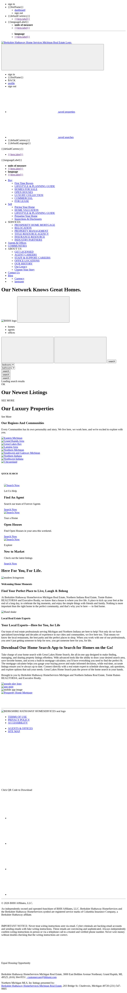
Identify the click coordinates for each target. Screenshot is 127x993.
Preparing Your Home (26, 216)
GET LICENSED (24, 251)
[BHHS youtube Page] (33, 843)
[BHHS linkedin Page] (33, 894)
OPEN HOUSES (24, 192)
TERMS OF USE (17, 716)
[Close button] (43, 309)
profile (11, 83)
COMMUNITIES (17, 245)
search (6, 371)
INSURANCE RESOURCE (30, 236)
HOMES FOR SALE (26, 189)
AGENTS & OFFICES (20, 728)
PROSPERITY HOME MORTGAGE (35, 225)
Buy (10, 180)
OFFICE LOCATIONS (27, 260)
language (19, 281)
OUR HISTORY (24, 263)
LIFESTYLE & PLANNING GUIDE (35, 186)
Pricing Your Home (25, 207)
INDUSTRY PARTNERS (28, 239)
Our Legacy (21, 266)
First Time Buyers (24, 183)
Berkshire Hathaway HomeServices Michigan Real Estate (31, 985)
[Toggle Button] (52, 57)
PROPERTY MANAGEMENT (31, 230)
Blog (10, 275)
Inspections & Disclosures (28, 219)
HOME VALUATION (27, 210)
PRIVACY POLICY (19, 719)
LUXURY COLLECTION (29, 195)
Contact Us (14, 272)
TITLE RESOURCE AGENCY (32, 233)
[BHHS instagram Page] (33, 869)
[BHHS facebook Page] (33, 818)
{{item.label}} (22, 19)
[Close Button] (27, 350)
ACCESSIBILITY (18, 722)
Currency (19, 278)
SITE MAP (14, 731)
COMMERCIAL (24, 198)
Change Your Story (25, 269)
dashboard (20, 10)
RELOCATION (23, 227)
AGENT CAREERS (26, 254)
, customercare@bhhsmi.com (41, 977)
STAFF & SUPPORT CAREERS (32, 257)
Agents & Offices (17, 242)
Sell (10, 204)
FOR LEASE (22, 201)
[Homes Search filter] (80, 350)
